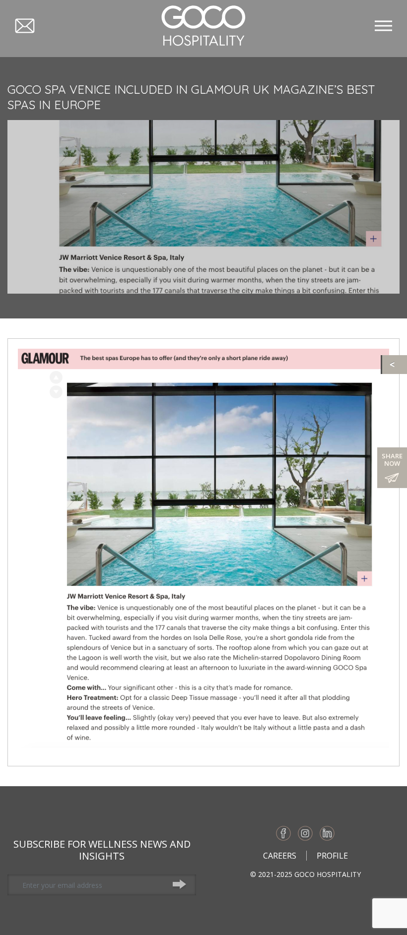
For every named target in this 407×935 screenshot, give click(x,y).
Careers (279, 855)
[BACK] (395, 365)
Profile (332, 855)
